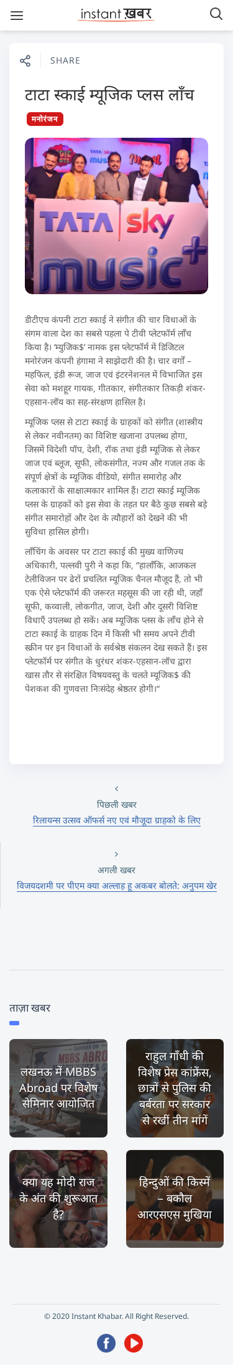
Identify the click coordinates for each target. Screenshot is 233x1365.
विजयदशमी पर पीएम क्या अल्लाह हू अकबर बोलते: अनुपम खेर (117, 885)
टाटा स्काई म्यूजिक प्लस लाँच (109, 94)
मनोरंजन (45, 118)
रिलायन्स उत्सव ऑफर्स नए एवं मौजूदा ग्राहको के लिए (117, 820)
